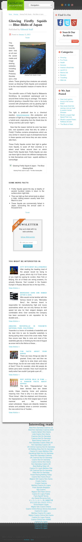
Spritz (32, 540)
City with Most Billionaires (33, 267)
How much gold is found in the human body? (66, 101)
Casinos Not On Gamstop (41, 436)
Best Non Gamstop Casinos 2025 (41, 429)
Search (75, 41)
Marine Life (64, 72)
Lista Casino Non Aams (41, 434)
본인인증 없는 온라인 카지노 (41, 502)
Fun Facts (63, 60)
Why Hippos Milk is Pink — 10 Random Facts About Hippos (33, 381)
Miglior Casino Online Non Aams (41, 515)
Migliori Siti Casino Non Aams (41, 479)
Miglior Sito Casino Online (41, 506)
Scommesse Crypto (41, 504)
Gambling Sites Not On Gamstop (41, 453)
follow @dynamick (28, 237)
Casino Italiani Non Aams (41, 432)
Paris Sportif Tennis (41, 496)
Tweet (27, 38)
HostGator (26, 540)
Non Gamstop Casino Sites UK (41, 442)
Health (62, 62)
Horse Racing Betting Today (41, 474)
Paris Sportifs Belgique (41, 487)
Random (63, 75)
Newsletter (72, 5)
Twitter (69, 5)
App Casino (41, 489)
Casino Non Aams (41, 523)
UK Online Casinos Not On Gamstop (41, 447)
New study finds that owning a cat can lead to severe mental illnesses (67, 109)
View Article (13, 288)
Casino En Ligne (41, 511)
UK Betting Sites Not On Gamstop (41, 449)
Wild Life (63, 80)
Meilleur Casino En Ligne (41, 485)
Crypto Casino (41, 481)
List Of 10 (63, 70)
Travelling (63, 77)
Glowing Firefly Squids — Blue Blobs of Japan (28, 23)
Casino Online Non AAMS (41, 519)
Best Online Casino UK (41, 440)
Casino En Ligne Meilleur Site (41, 451)
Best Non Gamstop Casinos (41, 455)
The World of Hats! (66, 124)
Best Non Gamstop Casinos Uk (41, 427)
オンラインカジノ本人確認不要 (41, 500)
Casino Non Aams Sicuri (41, 476)
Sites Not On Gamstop (41, 472)
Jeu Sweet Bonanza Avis (41, 498)
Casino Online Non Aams (41, 462)
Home (10, 14)
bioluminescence (22, 115)
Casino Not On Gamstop (41, 459)
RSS (62, 5)
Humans (63, 65)
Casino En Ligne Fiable (41, 494)
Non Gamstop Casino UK (41, 444)
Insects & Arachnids (67, 67)
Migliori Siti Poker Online (41, 491)
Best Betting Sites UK (41, 466)
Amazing (16, 14)
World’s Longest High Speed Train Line (67, 116)
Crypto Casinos (41, 483)
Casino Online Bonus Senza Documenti (41, 509)
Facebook (65, 5)
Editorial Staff (26, 29)
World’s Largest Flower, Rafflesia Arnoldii (68, 120)
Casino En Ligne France (41, 517)
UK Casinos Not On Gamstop (41, 457)
